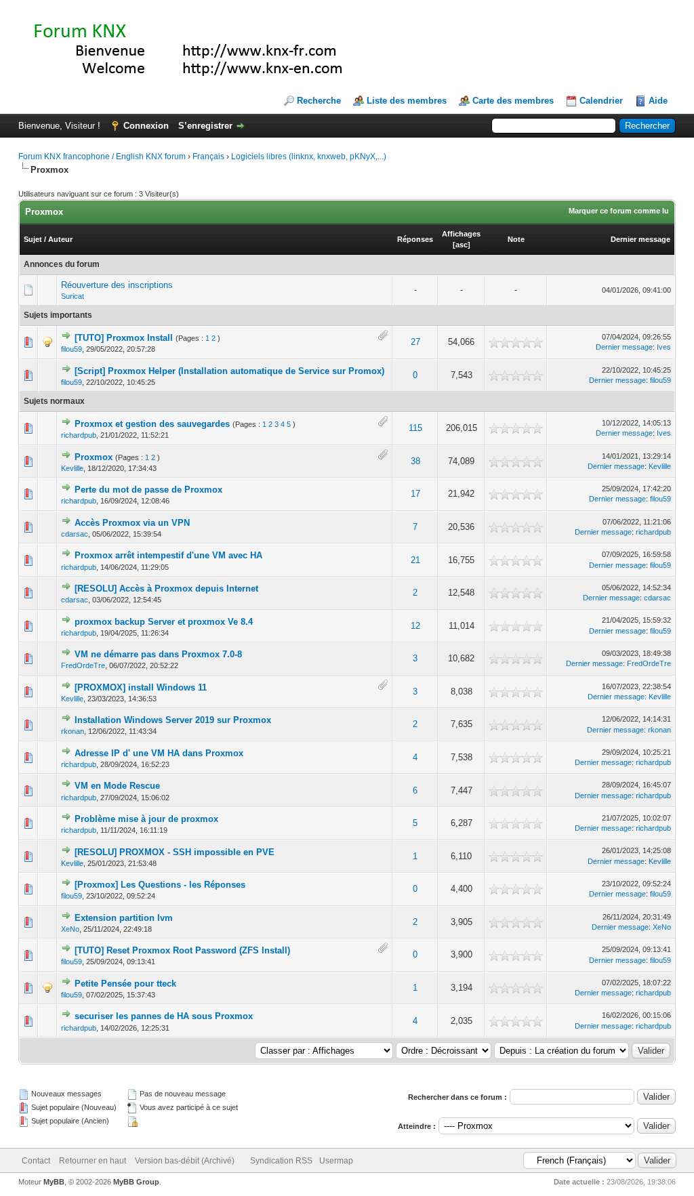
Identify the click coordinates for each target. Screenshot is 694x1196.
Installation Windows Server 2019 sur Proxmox (173, 720)
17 (415, 494)
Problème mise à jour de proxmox (146, 819)
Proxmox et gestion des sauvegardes (152, 424)
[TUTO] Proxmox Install (124, 338)
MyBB (53, 1182)
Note (516, 239)
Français (208, 156)
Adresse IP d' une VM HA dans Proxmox (159, 753)
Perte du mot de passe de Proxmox (148, 489)
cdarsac (74, 534)
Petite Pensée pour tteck (125, 983)
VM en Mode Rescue (117, 786)
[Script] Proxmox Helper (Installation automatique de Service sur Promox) (229, 371)
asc (461, 245)
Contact (36, 1161)
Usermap (336, 1161)
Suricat (72, 296)
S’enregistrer (205, 126)
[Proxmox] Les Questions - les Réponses (160, 885)
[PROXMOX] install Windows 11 (141, 687)
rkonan (72, 731)
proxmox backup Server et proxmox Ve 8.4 (164, 622)
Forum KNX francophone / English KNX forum (102, 156)
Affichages (461, 234)
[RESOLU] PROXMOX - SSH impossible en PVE (174, 852)
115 (415, 428)
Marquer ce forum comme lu (619, 211)
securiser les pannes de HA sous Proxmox (164, 1016)
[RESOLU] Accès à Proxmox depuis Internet (166, 588)
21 (415, 560)
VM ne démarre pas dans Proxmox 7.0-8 (158, 654)
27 (415, 342)
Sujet (33, 239)
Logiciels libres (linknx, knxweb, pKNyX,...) (308, 156)
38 (415, 461)
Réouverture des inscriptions (117, 285)
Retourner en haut (92, 1161)
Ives (664, 347)
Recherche (319, 101)
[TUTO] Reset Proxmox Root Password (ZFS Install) (182, 950)
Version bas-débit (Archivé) (184, 1161)
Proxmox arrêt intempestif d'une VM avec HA (168, 555)
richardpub (78, 435)
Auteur (60, 239)
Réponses (415, 239)
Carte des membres (513, 101)
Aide (658, 101)
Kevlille (72, 468)
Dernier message (640, 239)
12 (415, 626)
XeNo (70, 929)
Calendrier (601, 101)
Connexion (146, 126)
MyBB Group (136, 1182)
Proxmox (94, 457)
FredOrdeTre (83, 665)
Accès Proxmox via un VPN (132, 523)
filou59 (71, 349)
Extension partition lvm (124, 918)
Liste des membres (407, 101)
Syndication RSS (281, 1161)
